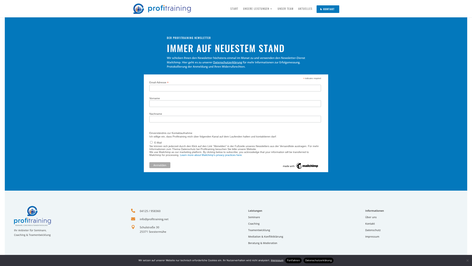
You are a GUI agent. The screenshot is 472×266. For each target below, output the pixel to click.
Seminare (254, 217)
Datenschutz (373, 230)
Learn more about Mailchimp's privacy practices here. (211, 155)
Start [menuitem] (234, 9)
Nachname (155, 113)
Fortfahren (293, 260)
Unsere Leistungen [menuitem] (256, 9)
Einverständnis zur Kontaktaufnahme (170, 133)
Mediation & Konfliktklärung (265, 236)
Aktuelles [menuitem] (305, 9)
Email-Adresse (159, 82)
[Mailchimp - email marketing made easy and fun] (300, 168)
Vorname (154, 98)
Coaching (254, 223)
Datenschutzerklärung (227, 62)
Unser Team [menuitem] (286, 9)
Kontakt (370, 223)
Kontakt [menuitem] (329, 9)
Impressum (372, 236)
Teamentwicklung (259, 230)
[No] (467, 260)
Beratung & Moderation (262, 243)
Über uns (371, 217)
